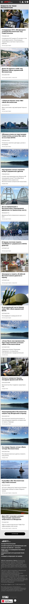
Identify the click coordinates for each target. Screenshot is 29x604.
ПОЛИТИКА (5, 354)
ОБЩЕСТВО (5, 183)
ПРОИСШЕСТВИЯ (6, 45)
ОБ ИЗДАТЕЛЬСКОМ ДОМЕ (8, 543)
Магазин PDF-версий (7, 547)
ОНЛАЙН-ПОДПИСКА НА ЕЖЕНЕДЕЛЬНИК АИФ (13, 545)
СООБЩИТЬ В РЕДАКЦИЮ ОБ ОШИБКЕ (11, 556)
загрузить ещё (15, 533)
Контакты (18, 547)
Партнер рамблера (13, 597)
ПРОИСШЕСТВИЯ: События (9, 77)
